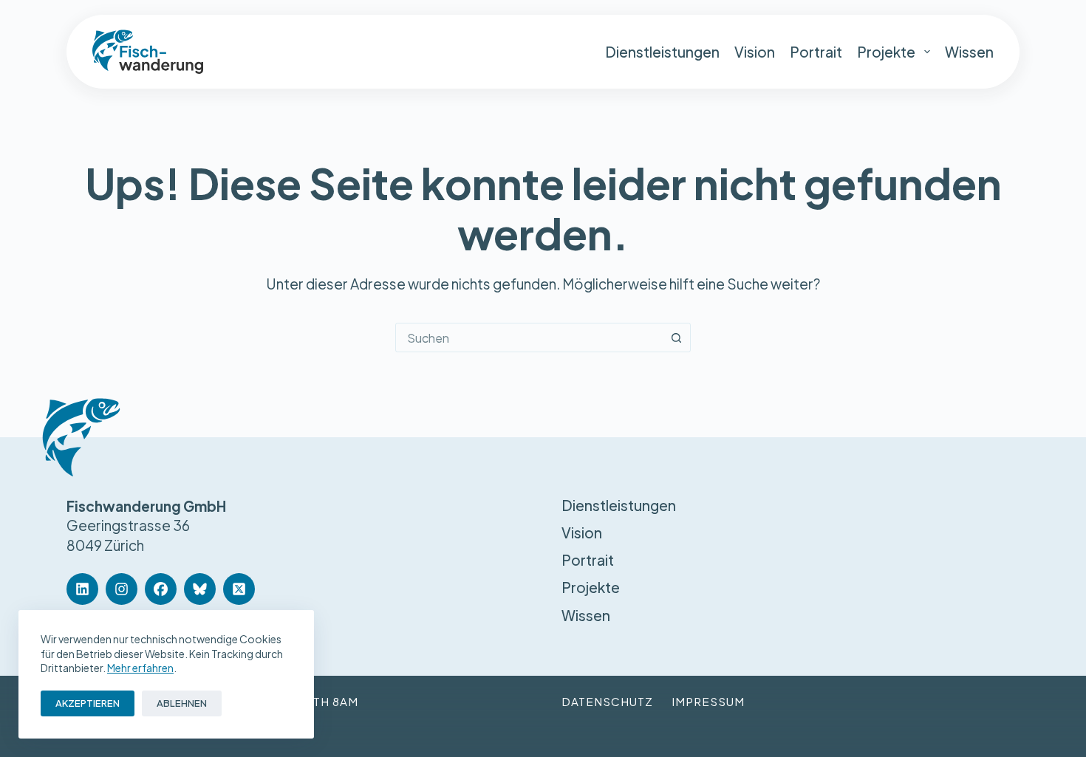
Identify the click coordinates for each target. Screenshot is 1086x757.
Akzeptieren (87, 703)
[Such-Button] (676, 337)
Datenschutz (607, 701)
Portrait (816, 52)
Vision (754, 52)
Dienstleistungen (662, 52)
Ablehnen (182, 703)
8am (345, 701)
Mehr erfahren (140, 667)
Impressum (708, 701)
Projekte (886, 52)
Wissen (969, 52)
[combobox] (529, 337)
